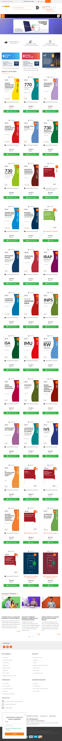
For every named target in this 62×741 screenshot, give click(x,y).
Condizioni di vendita (7, 660)
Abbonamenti (36, 670)
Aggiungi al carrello (11, 111)
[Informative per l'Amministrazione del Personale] (31, 60)
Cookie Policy (6, 665)
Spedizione (35, 660)
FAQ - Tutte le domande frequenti (40, 688)
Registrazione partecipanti (9, 693)
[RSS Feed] (17, 594)
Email (6, 721)
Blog (32, 1)
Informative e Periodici (32, 716)
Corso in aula (6, 683)
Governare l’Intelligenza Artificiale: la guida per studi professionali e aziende (30, 618)
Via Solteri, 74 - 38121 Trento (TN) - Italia (13, 701)
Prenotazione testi (37, 657)
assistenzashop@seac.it (10, 704)
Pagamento (5, 670)
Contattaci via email (50, 11)
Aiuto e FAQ (10, 1)
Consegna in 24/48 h (11, 43)
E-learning (5, 691)
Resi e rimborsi (6, 673)
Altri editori (43, 716)
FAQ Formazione (37, 686)
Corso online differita (7, 688)
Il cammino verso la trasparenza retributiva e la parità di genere (11, 617)
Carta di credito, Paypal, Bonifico (31, 45)
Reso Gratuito (52, 42)
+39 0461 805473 (8, 707)
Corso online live (6, 686)
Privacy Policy (6, 662)
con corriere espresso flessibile (11, 45)
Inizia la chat (49, 9)
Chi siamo (5, 657)
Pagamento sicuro (31, 43)
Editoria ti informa (9, 594)
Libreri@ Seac (26, 1)
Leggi (18, 631)
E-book (34, 662)
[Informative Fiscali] (11, 60)
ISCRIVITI (14, 734)
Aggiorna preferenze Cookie (9, 675)
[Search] (37, 7)
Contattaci (4, 1)
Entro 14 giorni (52, 43)
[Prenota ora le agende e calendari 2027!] (31, 26)
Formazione (52, 716)
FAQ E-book (35, 683)
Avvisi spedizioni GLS (38, 673)
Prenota (50, 240)
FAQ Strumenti (36, 691)
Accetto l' (13, 729)
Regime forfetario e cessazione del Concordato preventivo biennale (50, 618)
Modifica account (7, 668)
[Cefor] (51, 60)
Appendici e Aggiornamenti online (40, 665)
